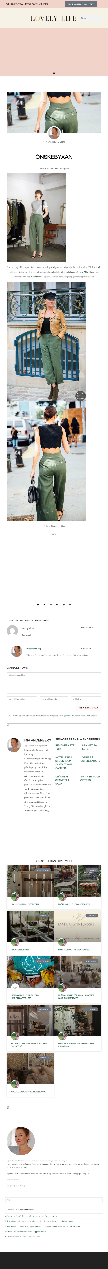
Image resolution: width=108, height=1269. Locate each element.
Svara (98, 628)
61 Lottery (9, 1216)
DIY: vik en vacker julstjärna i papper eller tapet (29, 1231)
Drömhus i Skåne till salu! (62, 780)
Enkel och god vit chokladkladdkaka (68, 1226)
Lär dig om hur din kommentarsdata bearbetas (78, 715)
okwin (7, 1231)
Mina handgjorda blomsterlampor (29, 1092)
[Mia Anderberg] (21, 1141)
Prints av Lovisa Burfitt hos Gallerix (27, 1236)
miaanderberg (33, 648)
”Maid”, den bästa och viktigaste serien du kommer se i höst (36, 1216)
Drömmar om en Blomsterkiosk (74, 904)
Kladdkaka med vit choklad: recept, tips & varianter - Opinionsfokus (29, 1226)
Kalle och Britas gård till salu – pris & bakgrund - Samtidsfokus (27, 1221)
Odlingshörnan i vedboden (25, 904)
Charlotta (8, 1236)
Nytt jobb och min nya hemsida (74, 950)
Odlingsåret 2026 (20, 950)
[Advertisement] (54, 51)
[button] (37, 604)
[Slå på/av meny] (54, 73)
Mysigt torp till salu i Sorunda (62, 1221)
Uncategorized (64, 168)
